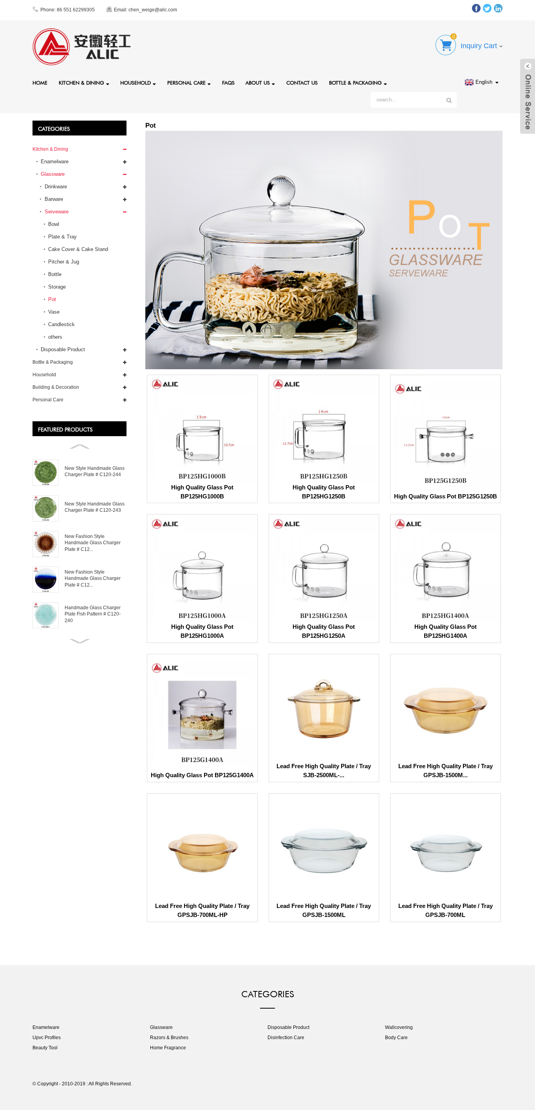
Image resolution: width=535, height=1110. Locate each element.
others (55, 337)
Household (135, 82)
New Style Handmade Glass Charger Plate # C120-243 (95, 507)
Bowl (53, 224)
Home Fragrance (168, 1047)
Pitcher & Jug (63, 262)
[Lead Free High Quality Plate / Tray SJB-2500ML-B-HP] (323, 709)
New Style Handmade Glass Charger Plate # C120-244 (95, 471)
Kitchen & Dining (81, 82)
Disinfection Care (286, 1037)
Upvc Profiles (47, 1037)
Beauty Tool (45, 1047)
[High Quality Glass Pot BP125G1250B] (445, 434)
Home (40, 82)
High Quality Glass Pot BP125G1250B (445, 496)
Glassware (53, 174)
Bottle (54, 274)
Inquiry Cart (479, 46)
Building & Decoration (56, 387)
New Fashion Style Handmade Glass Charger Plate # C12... (93, 543)
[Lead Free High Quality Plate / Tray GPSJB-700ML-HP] (202, 848)
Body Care (396, 1037)
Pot (52, 299)
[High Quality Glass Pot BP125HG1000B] (202, 429)
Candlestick (61, 324)
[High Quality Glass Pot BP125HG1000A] (202, 569)
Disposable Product (63, 349)
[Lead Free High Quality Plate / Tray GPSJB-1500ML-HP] (445, 709)
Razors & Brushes (169, 1037)
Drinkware (56, 187)
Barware (54, 199)
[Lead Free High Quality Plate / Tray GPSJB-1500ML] (323, 848)
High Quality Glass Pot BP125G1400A (202, 775)
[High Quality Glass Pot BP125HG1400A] (445, 569)
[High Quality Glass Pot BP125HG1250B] (323, 429)
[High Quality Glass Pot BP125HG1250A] (323, 569)
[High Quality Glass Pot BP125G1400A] (202, 713)
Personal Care (186, 82)
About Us (258, 82)
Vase (54, 312)
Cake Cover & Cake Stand (78, 249)
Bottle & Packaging (355, 82)
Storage (57, 287)
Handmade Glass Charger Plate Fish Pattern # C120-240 (93, 614)
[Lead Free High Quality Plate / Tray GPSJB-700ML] (445, 848)
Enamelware (55, 161)
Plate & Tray (62, 237)
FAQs (228, 82)
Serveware (57, 212)
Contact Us (302, 82)
